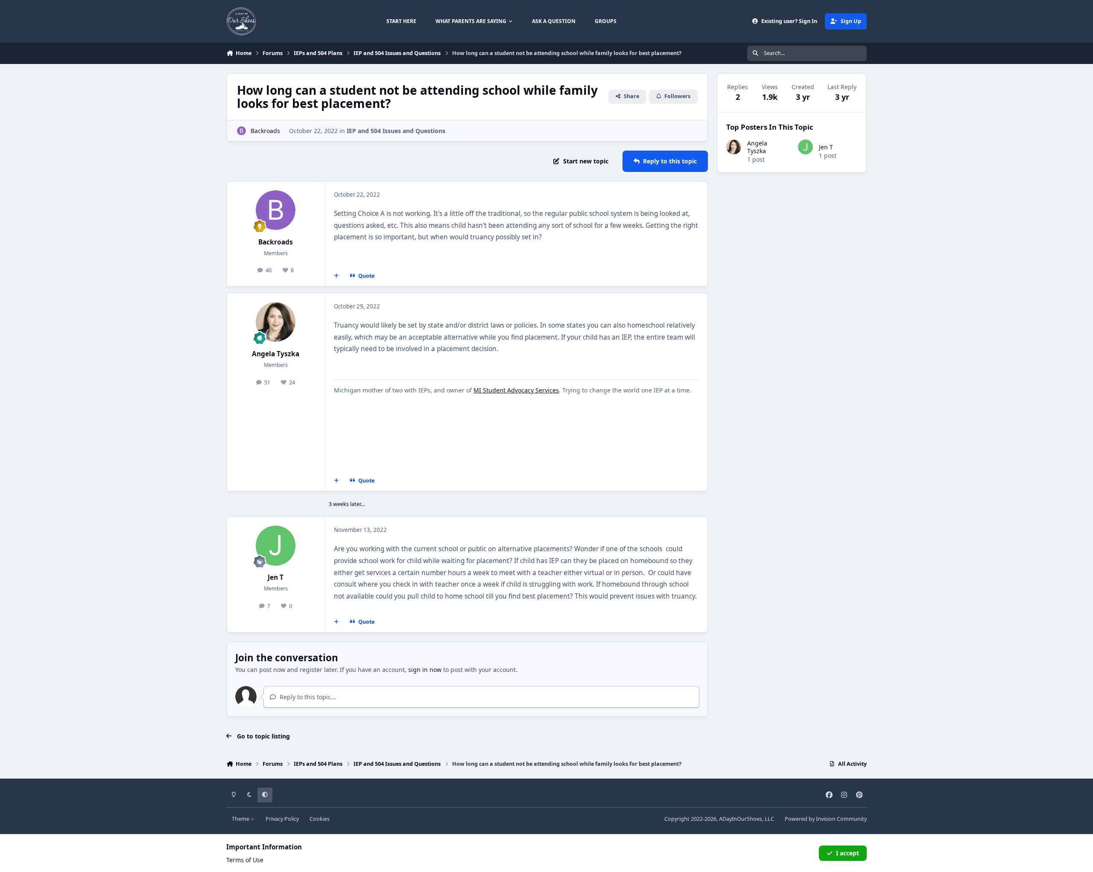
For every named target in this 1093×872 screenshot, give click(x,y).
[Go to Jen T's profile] (276, 546)
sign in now (424, 670)
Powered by (826, 819)
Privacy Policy (282, 819)
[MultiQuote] (336, 276)
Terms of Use (244, 860)
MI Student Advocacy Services (516, 390)
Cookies (320, 819)
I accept (847, 853)
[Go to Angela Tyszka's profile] (276, 322)
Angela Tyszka (275, 353)
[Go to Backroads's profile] (241, 130)
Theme (241, 819)
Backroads (265, 131)
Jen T (275, 577)
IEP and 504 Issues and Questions (396, 131)
